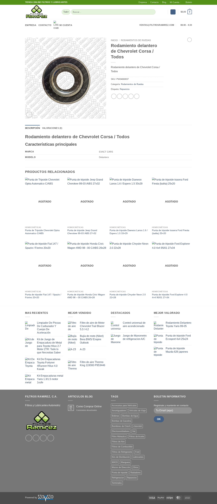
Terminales (117, 483)
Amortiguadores (119, 410)
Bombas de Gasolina (121, 421)
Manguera (125, 462)
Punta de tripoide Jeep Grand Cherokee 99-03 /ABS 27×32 (82, 232)
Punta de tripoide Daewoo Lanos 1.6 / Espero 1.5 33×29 (129, 232)
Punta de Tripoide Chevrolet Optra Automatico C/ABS (42, 232)
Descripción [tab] (32, 128)
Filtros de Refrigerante (122, 452)
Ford (137, 452)
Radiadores (135, 472)
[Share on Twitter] (119, 96)
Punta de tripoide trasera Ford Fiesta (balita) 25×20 (170, 232)
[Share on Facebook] (113, 96)
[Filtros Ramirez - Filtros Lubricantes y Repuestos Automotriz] (41, 12)
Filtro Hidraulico (119, 436)
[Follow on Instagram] (36, 438)
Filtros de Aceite (136, 436)
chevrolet (137, 426)
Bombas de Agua (130, 416)
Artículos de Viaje (137, 410)
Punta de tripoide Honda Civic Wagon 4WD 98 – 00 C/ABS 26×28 (86, 296)
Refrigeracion (118, 477)
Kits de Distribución (121, 457)
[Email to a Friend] (125, 96)
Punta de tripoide (119, 472)
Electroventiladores (120, 431)
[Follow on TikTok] (43, 438)
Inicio (114, 40)
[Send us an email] (50, 438)
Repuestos (125, 89)
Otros (135, 467)
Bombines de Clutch (121, 426)
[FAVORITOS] (164, 11)
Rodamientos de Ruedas (136, 40)
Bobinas (115, 416)
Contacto (154, 2)
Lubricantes (138, 457)
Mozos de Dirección (121, 467)
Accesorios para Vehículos (124, 405)
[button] (187, 2)
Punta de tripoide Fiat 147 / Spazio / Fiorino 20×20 (43, 296)
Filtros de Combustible (122, 446)
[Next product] (189, 40)
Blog (164, 2)
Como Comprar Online (89, 406)
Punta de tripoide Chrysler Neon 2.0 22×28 (128, 296)
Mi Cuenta (174, 2)
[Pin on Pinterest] (131, 96)
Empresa (143, 2)
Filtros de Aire (118, 441)
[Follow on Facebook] (28, 438)
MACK (115, 462)
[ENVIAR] (152, 12)
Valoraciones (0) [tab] (52, 128)
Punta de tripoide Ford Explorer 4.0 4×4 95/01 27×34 (169, 296)
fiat (133, 431)
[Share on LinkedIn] (136, 96)
